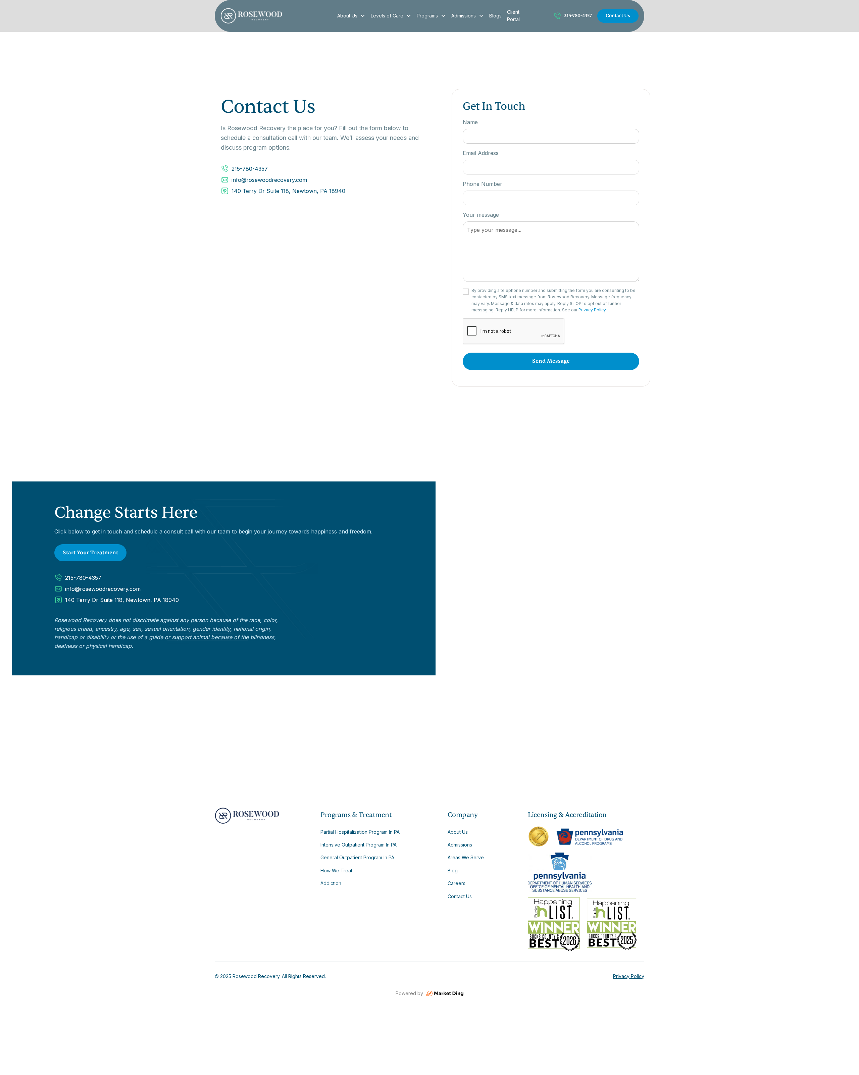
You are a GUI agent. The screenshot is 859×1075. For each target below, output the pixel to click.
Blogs (495, 15)
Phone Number (482, 184)
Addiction (330, 883)
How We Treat (336, 870)
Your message (481, 214)
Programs (427, 15)
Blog (453, 870)
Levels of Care (387, 15)
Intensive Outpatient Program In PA (358, 845)
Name (470, 122)
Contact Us (618, 15)
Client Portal (513, 15)
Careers (456, 883)
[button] (351, 15)
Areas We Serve (466, 857)
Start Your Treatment (90, 552)
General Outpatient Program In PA (357, 857)
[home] (274, 16)
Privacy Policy (592, 309)
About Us (347, 15)
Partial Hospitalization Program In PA (360, 832)
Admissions (463, 15)
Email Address (481, 153)
